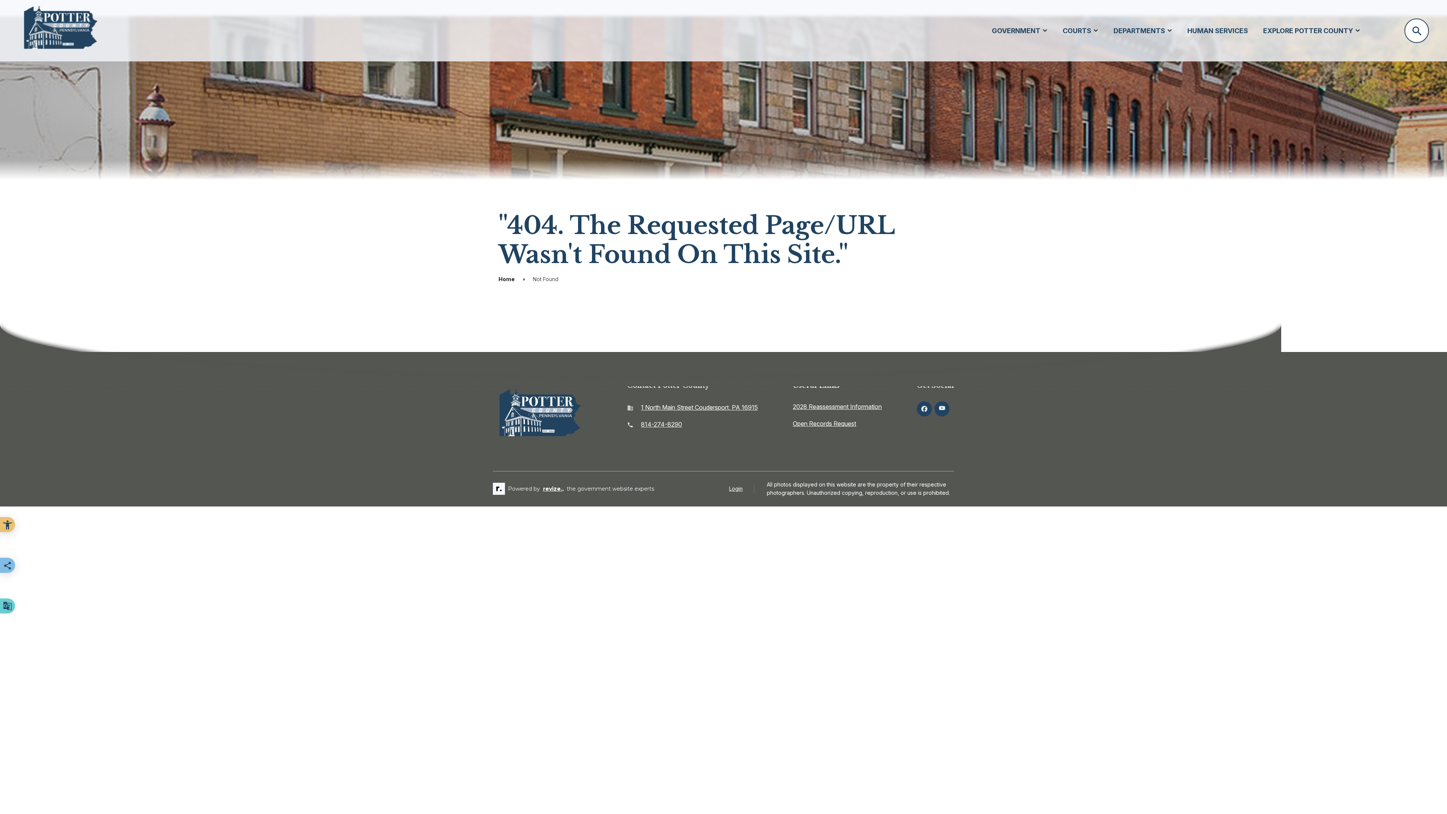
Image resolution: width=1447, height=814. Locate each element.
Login (736, 488)
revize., (553, 488)
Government (1016, 31)
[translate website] (7, 606)
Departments (1139, 31)
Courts (1077, 31)
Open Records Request (824, 423)
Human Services (1217, 31)
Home (507, 279)
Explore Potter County (1308, 31)
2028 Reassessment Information (837, 406)
